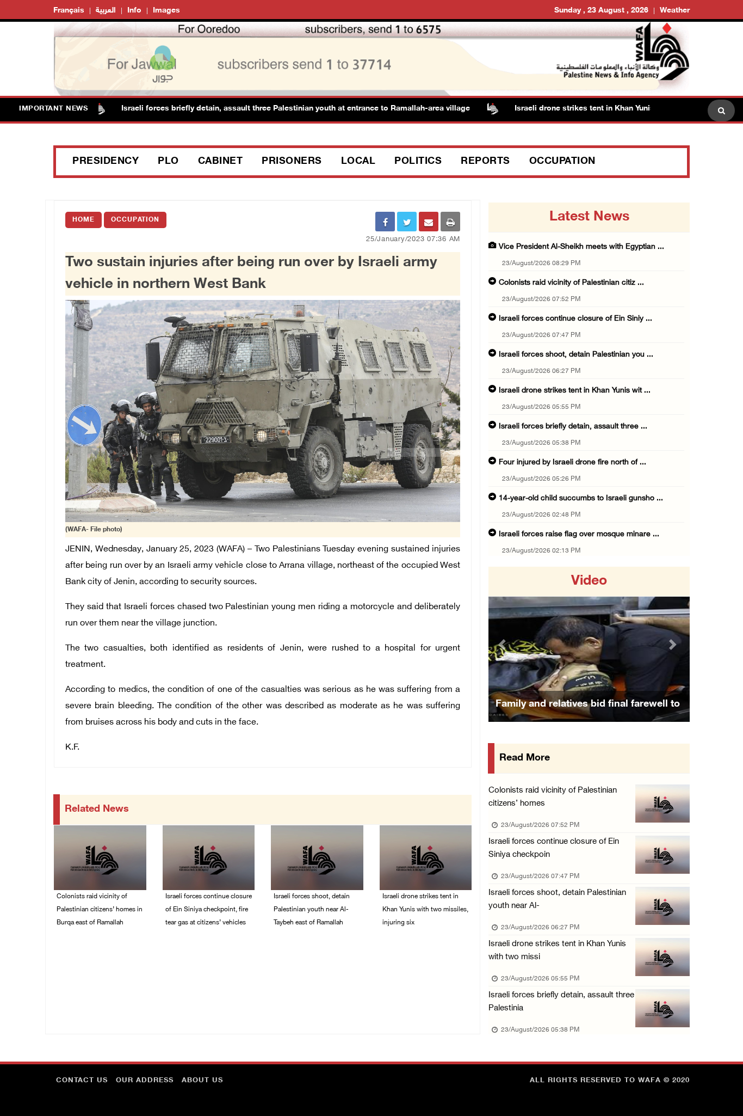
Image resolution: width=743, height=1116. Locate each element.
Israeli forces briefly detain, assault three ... (573, 426)
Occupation (562, 162)
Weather (675, 10)
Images (166, 10)
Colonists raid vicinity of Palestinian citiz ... (571, 282)
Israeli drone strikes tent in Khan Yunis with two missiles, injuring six (610, 108)
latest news (589, 217)
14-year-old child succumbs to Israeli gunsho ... (581, 498)
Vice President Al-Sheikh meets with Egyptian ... (581, 247)
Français (68, 10)
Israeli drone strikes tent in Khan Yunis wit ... (575, 390)
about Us (202, 1080)
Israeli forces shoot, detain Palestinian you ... (576, 354)
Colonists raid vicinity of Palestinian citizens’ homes (552, 797)
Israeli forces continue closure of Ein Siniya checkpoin (553, 848)
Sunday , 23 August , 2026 (601, 10)
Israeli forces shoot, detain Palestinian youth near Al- (557, 899)
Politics (418, 162)
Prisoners (292, 162)
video (589, 581)
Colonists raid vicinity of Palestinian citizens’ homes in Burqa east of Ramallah (100, 910)
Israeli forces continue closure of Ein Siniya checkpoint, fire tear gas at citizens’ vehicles (208, 910)
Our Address (145, 1080)
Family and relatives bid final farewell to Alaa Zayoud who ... (588, 718)
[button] (503, 644)
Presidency (105, 162)
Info (134, 10)
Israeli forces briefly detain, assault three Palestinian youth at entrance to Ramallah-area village (266, 108)
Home (83, 220)
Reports (485, 162)
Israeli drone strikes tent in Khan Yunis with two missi (557, 951)
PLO (168, 162)
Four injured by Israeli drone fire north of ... (572, 462)
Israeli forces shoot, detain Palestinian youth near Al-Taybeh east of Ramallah (312, 910)
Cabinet (220, 162)
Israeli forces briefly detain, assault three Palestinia (561, 1002)
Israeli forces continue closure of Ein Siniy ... (575, 318)
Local (358, 162)
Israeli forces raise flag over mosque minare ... (579, 534)
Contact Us (82, 1080)
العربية (106, 10)
